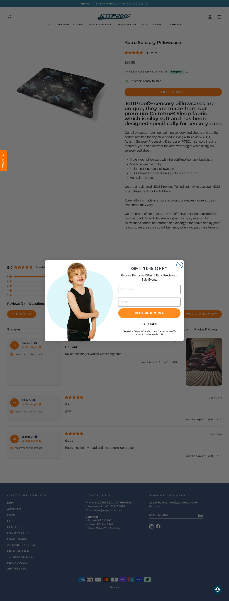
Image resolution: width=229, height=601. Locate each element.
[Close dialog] (180, 265)
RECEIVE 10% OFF (149, 313)
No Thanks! (149, 323)
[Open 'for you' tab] (217, 589)
